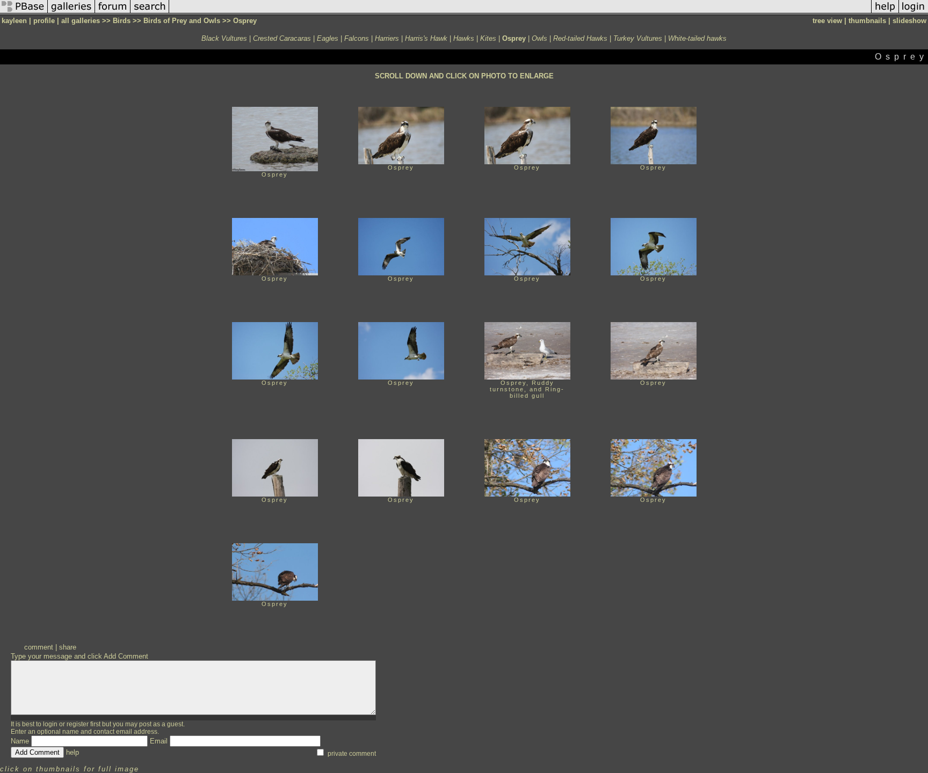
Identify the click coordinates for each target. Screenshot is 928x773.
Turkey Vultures (637, 38)
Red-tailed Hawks (580, 38)
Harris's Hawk (426, 38)
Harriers (387, 38)
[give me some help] (885, 13)
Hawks (463, 38)
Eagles (327, 38)
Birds (121, 21)
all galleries (80, 21)
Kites (488, 38)
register (78, 724)
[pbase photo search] (149, 13)
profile (44, 21)
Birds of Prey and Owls (181, 21)
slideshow (909, 21)
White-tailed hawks (697, 38)
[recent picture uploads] (71, 13)
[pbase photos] (24, 13)
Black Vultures (224, 38)
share (67, 647)
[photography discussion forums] (112, 13)
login (50, 724)
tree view (827, 21)
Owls (539, 38)
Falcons (356, 38)
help (72, 752)
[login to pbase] (913, 13)
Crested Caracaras (282, 38)
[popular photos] (520, 13)
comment (38, 647)
